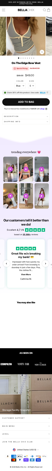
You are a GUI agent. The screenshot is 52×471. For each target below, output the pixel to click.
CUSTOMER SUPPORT (13, 418)
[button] (6, 263)
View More (26, 274)
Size (31, 81)
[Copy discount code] (47, 92)
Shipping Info (12, 122)
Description (11, 116)
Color (20, 81)
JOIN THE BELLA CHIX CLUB (17, 442)
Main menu (8, 426)
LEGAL (5, 434)
